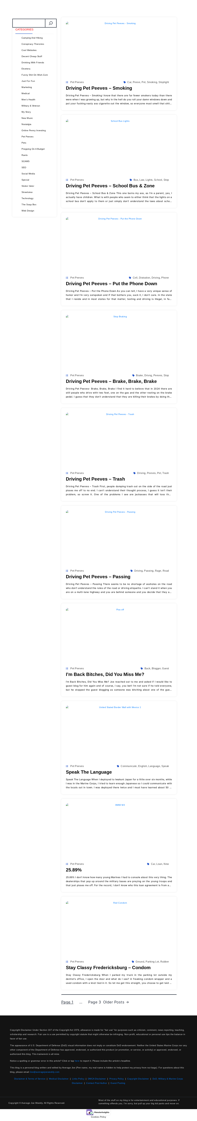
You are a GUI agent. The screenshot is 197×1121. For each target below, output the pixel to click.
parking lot (152, 961)
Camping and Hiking (32, 38)
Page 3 (94, 1002)
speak (165, 766)
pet (144, 82)
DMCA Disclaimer (97, 1078)
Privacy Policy (116, 1078)
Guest (165, 668)
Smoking (152, 82)
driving (156, 277)
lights (149, 180)
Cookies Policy (98, 1117)
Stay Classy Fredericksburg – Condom (108, 967)
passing (149, 570)
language (154, 766)
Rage (158, 570)
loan (159, 864)
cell (135, 277)
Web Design (28, 210)
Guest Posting (118, 1083)
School (158, 180)
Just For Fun (28, 81)
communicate (129, 766)
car (129, 82)
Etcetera (26, 68)
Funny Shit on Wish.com (35, 75)
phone (165, 277)
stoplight (164, 82)
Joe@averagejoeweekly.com (45, 1072)
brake (139, 375)
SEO (24, 167)
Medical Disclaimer (59, 1078)
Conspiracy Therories (33, 44)
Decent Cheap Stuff (32, 56)
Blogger (156, 668)
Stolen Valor (28, 186)
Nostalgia (26, 124)
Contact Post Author (96, 1083)
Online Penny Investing (34, 130)
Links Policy (78, 1078)
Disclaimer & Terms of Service (30, 1078)
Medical (26, 93)
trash (165, 473)
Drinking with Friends (33, 62)
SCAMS (26, 161)
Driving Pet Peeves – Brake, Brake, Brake (111, 381)
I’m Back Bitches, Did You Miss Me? (105, 674)
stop (166, 180)
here (77, 1061)
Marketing (27, 87)
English (142, 766)
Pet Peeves (27, 136)
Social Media (28, 173)
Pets (24, 143)
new (166, 864)
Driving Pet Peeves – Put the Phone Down (111, 283)
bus (136, 180)
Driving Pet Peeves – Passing (98, 576)
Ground (140, 961)
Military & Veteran (31, 105)
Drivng (148, 375)
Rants (25, 155)
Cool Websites (29, 50)
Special (25, 180)
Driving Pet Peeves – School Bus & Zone (110, 185)
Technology (27, 198)
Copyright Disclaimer (138, 1078)
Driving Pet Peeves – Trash (95, 478)
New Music (27, 118)
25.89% (74, 869)
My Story (26, 112)
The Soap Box (29, 204)
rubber (164, 961)
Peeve (136, 82)
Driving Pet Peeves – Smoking (99, 88)
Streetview (27, 192)
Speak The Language (89, 772)
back (147, 668)
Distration (144, 277)
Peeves (157, 375)
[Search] (51, 23)
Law (141, 180)
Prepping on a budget (33, 149)
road (166, 570)
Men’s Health (28, 99)
